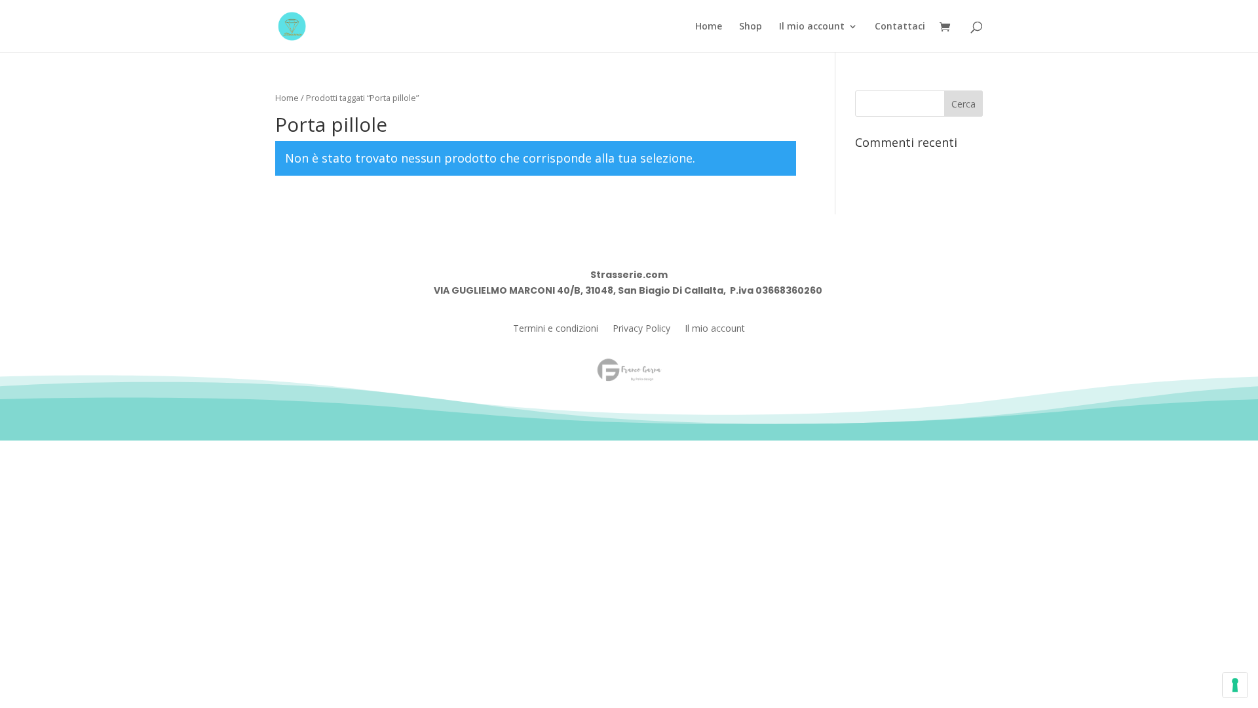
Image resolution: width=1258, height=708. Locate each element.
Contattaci (900, 27)
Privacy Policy (641, 329)
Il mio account (812, 27)
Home (708, 27)
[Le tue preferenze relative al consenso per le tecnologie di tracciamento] (1235, 685)
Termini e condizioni (555, 329)
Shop (750, 27)
